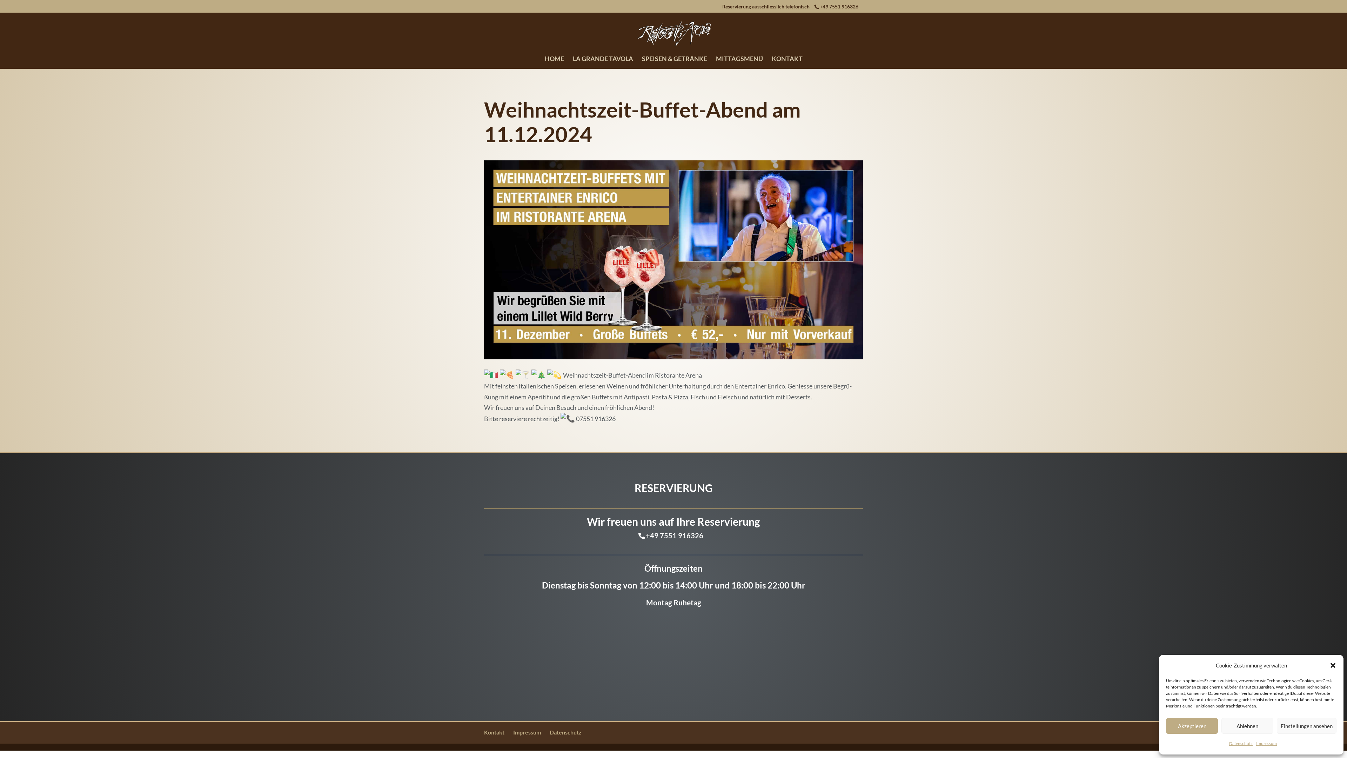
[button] (1332, 665)
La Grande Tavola (603, 59)
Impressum (1266, 743)
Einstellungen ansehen (1307, 726)
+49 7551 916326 (839, 6)
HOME (554, 59)
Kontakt (787, 59)
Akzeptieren (1192, 726)
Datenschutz (1241, 743)
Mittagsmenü (739, 59)
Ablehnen (1247, 726)
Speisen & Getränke (674, 59)
